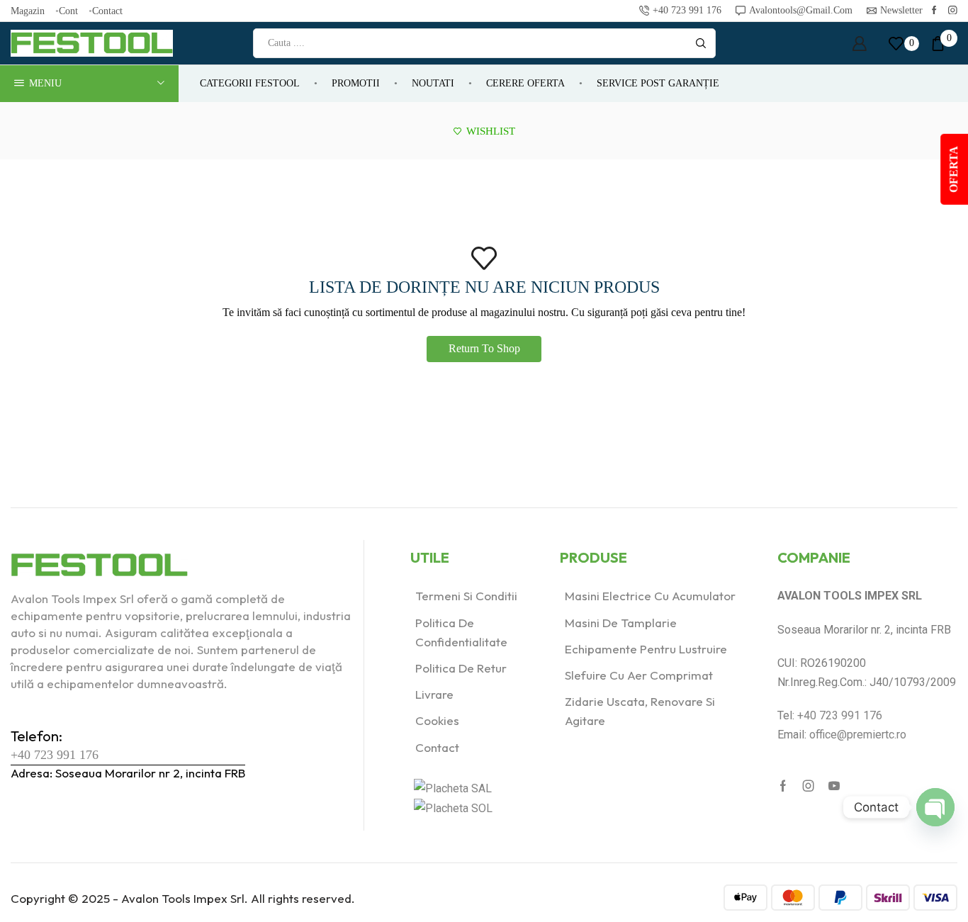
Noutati (433, 83)
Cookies (437, 720)
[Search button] (701, 43)
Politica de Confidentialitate (461, 632)
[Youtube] (834, 786)
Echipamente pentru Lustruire (646, 648)
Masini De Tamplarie (621, 622)
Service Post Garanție (658, 83)
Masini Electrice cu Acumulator (650, 595)
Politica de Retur (461, 667)
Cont (68, 10)
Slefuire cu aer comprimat (639, 675)
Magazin (28, 10)
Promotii (356, 83)
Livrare (434, 694)
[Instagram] (952, 11)
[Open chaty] (935, 807)
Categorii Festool (250, 83)
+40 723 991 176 (55, 755)
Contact (107, 10)
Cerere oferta (525, 83)
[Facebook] (934, 11)
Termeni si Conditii (466, 595)
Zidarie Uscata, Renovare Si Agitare (640, 711)
